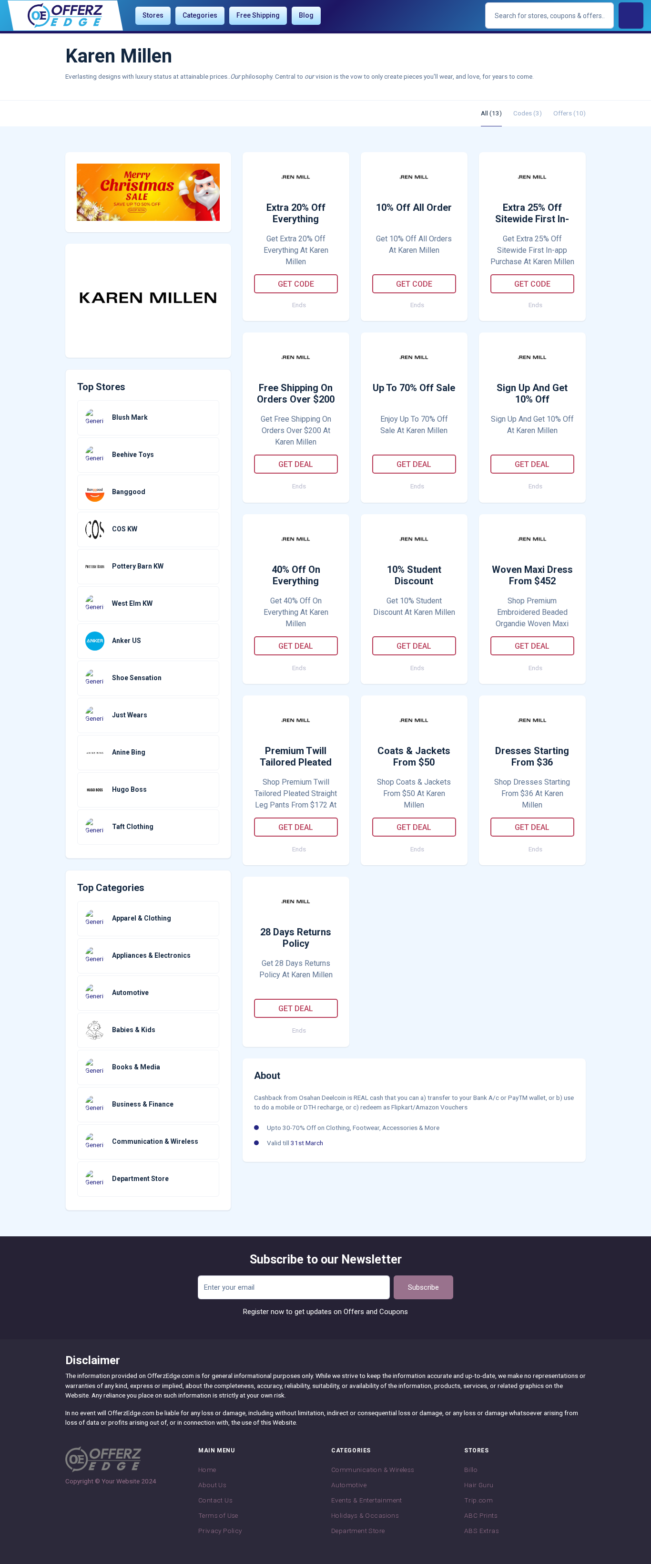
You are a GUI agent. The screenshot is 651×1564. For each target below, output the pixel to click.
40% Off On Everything (296, 575)
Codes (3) (527, 113)
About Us (212, 1485)
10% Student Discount (414, 575)
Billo (471, 1469)
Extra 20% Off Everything (296, 213)
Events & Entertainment (366, 1500)
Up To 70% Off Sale (414, 388)
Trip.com (478, 1500)
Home (207, 1469)
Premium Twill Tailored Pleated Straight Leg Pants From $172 (295, 757)
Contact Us (215, 1500)
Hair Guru (479, 1485)
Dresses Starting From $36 (532, 756)
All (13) (491, 113)
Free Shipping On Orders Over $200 (296, 393)
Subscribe (423, 1287)
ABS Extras (481, 1530)
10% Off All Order (414, 207)
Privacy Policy (220, 1530)
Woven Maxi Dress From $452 (532, 575)
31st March (307, 1143)
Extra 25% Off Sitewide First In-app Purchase (532, 214)
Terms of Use (218, 1515)
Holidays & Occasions (365, 1515)
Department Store (358, 1530)
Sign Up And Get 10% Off (532, 393)
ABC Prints (481, 1515)
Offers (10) (569, 113)
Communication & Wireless (373, 1469)
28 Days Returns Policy (295, 937)
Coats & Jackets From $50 (413, 756)
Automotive (348, 1485)
